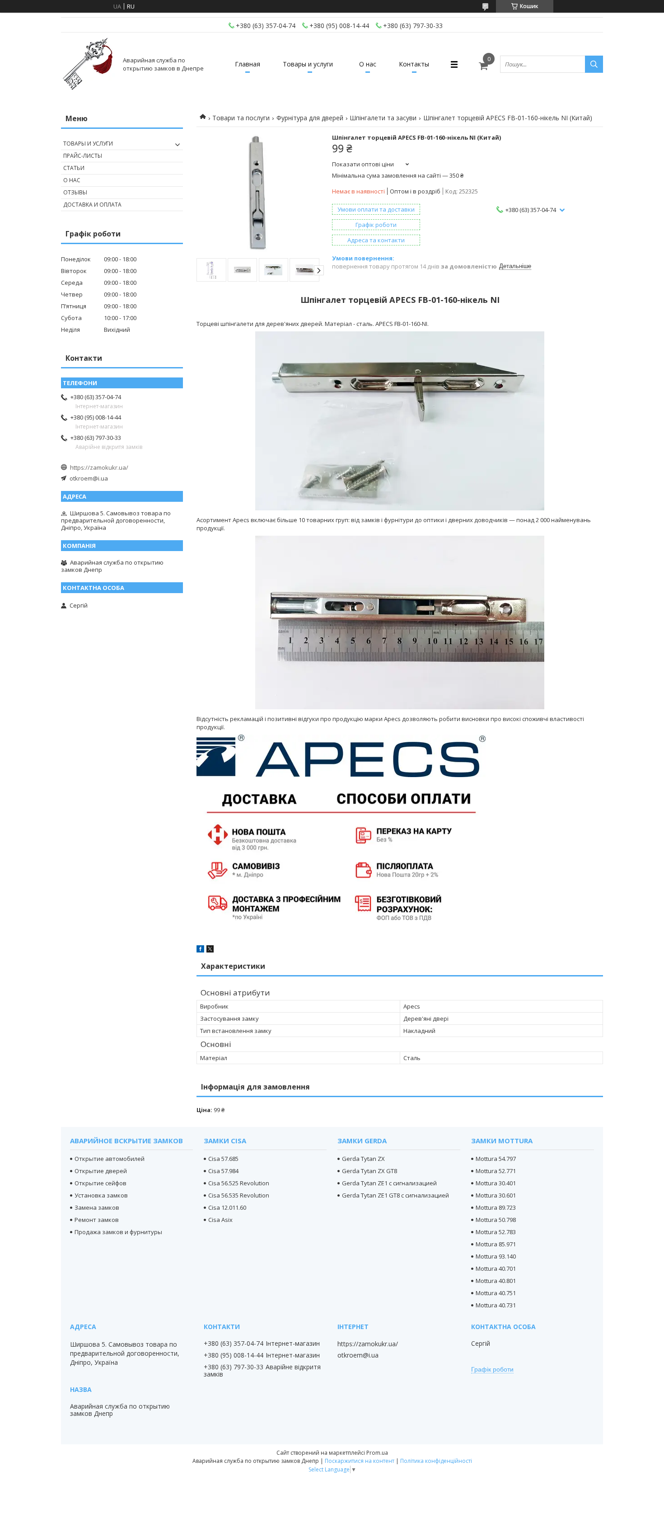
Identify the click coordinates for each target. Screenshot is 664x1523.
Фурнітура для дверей (309, 117)
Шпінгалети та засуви (383, 117)
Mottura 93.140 (496, 1256)
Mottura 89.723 (496, 1207)
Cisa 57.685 (223, 1159)
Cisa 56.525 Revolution (238, 1183)
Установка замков (101, 1195)
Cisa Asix (220, 1220)
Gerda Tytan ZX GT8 (369, 1171)
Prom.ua (377, 1453)
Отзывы (75, 192)
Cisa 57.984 (223, 1171)
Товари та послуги (241, 117)
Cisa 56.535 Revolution (238, 1195)
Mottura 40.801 (496, 1281)
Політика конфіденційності (436, 1461)
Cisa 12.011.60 (227, 1207)
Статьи (73, 168)
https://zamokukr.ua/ (99, 467)
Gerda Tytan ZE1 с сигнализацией (389, 1183)
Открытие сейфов (100, 1183)
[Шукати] (594, 64)
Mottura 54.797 (496, 1159)
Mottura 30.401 (496, 1183)
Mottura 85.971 (496, 1244)
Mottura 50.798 (496, 1220)
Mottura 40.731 (496, 1305)
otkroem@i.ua (89, 478)
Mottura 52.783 (496, 1232)
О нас (367, 64)
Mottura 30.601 (496, 1195)
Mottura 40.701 (496, 1268)
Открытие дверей (101, 1171)
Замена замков (97, 1207)
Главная (247, 64)
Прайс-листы (82, 156)
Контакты (414, 64)
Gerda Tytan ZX (363, 1159)
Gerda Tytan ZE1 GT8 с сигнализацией (395, 1195)
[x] (210, 950)
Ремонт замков (97, 1220)
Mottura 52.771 (496, 1171)
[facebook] (200, 950)
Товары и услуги (308, 64)
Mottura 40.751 (496, 1293)
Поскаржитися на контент (359, 1461)
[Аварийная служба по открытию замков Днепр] (88, 64)
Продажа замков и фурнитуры (118, 1232)
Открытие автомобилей (110, 1159)
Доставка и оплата (92, 204)
